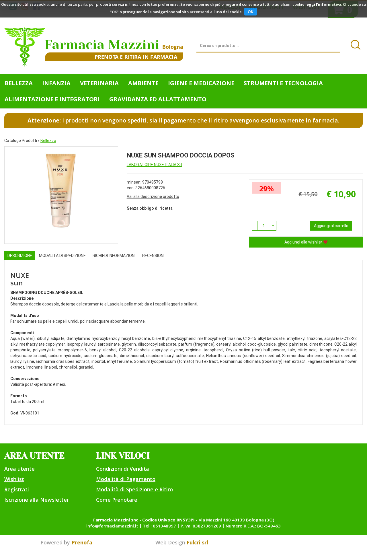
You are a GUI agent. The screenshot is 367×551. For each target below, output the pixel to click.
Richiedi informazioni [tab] (114, 255)
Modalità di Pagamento (125, 479)
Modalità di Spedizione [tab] (62, 255)
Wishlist (14, 479)
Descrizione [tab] (19, 255)
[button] (254, 226)
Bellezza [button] (19, 83)
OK (250, 11)
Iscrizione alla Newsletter (36, 499)
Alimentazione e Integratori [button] (52, 99)
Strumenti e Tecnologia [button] (283, 83)
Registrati (16, 489)
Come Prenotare (116, 499)
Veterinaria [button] (99, 83)
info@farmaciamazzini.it (112, 526)
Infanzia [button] (56, 83)
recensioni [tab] (153, 255)
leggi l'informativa (323, 4)
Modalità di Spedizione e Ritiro (134, 489)
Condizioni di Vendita (122, 468)
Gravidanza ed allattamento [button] (157, 99)
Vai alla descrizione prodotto (153, 196)
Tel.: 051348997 (159, 526)
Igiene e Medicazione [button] (201, 83)
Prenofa (81, 542)
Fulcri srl (197, 542)
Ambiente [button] (143, 83)
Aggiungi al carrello (331, 225)
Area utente (19, 468)
